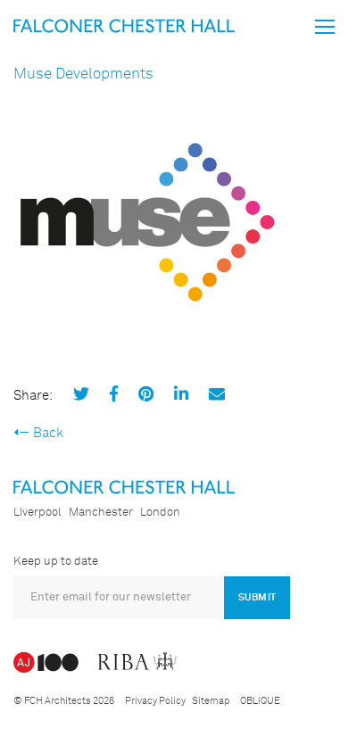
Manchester (101, 512)
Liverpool (37, 512)
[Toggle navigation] (325, 27)
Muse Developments (83, 74)
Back (48, 433)
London (160, 512)
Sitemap (210, 701)
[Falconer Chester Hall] (124, 25)
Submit (257, 597)
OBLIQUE (260, 701)
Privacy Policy (155, 701)
